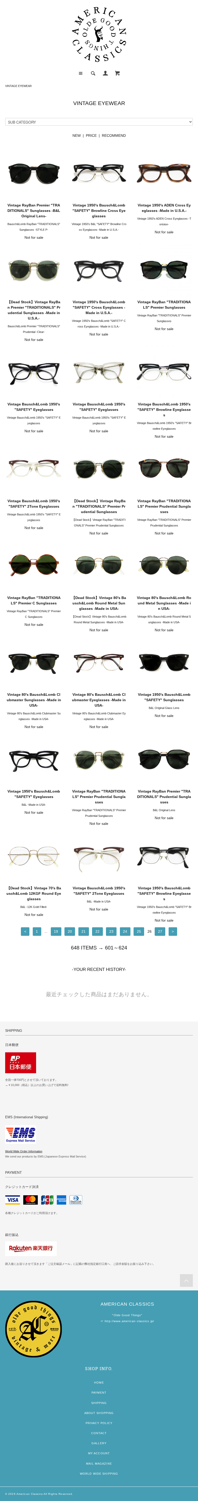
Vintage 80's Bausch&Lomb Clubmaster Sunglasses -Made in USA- (34, 699)
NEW (76, 135)
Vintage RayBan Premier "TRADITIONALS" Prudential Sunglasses (164, 796)
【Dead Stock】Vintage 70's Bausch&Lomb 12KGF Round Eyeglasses (33, 893)
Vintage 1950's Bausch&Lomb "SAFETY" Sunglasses (164, 697)
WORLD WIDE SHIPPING (99, 1473)
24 (125, 931)
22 (97, 931)
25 (139, 931)
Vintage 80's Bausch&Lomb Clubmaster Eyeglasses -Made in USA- (99, 699)
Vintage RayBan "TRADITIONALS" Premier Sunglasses (164, 304)
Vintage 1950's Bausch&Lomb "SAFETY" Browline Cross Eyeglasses (99, 210)
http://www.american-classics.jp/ (129, 1321)
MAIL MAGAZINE (99, 1463)
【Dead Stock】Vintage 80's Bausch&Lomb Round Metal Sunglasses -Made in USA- (99, 603)
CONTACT (99, 1433)
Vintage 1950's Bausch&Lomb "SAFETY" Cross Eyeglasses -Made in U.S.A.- (99, 307)
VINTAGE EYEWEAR (18, 85)
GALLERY (99, 1443)
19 (56, 931)
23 (111, 931)
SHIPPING (99, 1402)
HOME (99, 1382)
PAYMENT (99, 1392)
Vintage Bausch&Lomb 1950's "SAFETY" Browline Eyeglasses (164, 409)
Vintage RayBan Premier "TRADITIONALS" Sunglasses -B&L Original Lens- (33, 210)
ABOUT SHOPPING (99, 1413)
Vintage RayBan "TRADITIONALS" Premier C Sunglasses (34, 600)
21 (83, 931)
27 (160, 931)
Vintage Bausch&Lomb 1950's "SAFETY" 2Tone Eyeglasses (33, 503)
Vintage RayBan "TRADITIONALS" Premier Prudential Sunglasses (164, 506)
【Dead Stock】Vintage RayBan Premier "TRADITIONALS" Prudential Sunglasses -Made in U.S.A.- (33, 310)
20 (70, 931)
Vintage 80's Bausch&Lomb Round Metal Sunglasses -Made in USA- (164, 603)
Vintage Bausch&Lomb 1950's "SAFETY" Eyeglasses (33, 407)
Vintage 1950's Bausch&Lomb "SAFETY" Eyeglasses (33, 794)
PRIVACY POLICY (99, 1423)
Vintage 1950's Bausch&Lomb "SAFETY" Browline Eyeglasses (164, 893)
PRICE (91, 135)
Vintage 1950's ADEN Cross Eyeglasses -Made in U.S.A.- (164, 208)
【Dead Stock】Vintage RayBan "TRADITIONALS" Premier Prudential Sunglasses (99, 506)
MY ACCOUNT (99, 1453)
